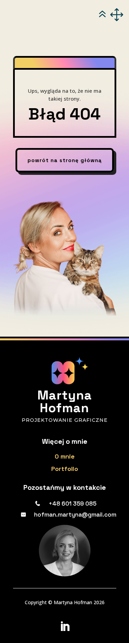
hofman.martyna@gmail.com (75, 514)
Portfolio (64, 469)
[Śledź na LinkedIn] (64, 626)
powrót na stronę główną (65, 160)
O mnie (65, 456)
